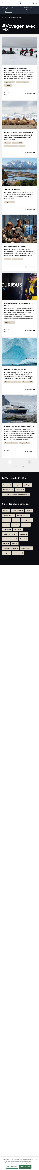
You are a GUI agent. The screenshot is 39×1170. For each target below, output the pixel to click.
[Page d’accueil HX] (20, 2)
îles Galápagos (7, 489)
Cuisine (28, 510)
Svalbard (14, 525)
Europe (5, 543)
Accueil (4, 17)
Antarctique (6, 485)
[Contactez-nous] (33, 3)
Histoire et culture (7, 515)
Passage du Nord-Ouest (9, 548)
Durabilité (22, 539)
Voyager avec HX (16, 510)
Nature (5, 510)
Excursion (22, 534)
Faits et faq (17, 529)
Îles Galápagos (26, 520)
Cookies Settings (12, 1166)
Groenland (19, 489)
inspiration (10, 17)
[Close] (36, 1160)
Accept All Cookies (25, 1166)
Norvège (16, 485)
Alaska (13, 543)
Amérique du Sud (25, 548)
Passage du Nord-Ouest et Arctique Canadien (15, 494)
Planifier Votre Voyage (9, 534)
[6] (29, 462)
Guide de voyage (21, 515)
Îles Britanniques (17, 553)
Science (15, 520)
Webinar (5, 520)
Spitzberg (26, 485)
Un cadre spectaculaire (9, 539)
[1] (10, 462)
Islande (5, 525)
